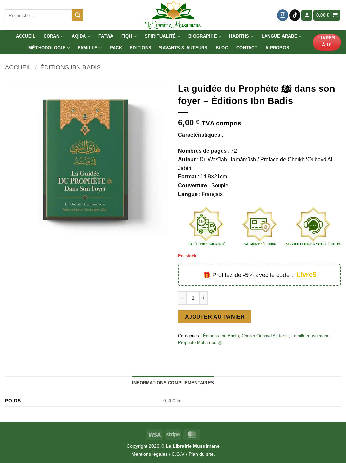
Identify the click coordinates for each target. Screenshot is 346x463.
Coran (51, 36)
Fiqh (126, 36)
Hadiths (239, 36)
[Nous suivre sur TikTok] (294, 15)
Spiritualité (160, 36)
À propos (277, 47)
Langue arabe (279, 36)
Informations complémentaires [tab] (173, 382)
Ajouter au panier (215, 317)
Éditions (140, 47)
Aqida (79, 36)
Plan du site (201, 454)
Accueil (26, 36)
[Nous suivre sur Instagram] (282, 15)
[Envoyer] (77, 15)
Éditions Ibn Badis (70, 67)
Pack (116, 47)
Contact (246, 47)
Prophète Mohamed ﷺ (200, 342)
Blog (222, 47)
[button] (306, 15)
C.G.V (178, 454)
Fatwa (105, 36)
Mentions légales (149, 454)
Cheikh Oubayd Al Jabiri (265, 335)
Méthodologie (47, 47)
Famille (87, 47)
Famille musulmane (310, 335)
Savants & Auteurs (183, 47)
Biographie (202, 36)
